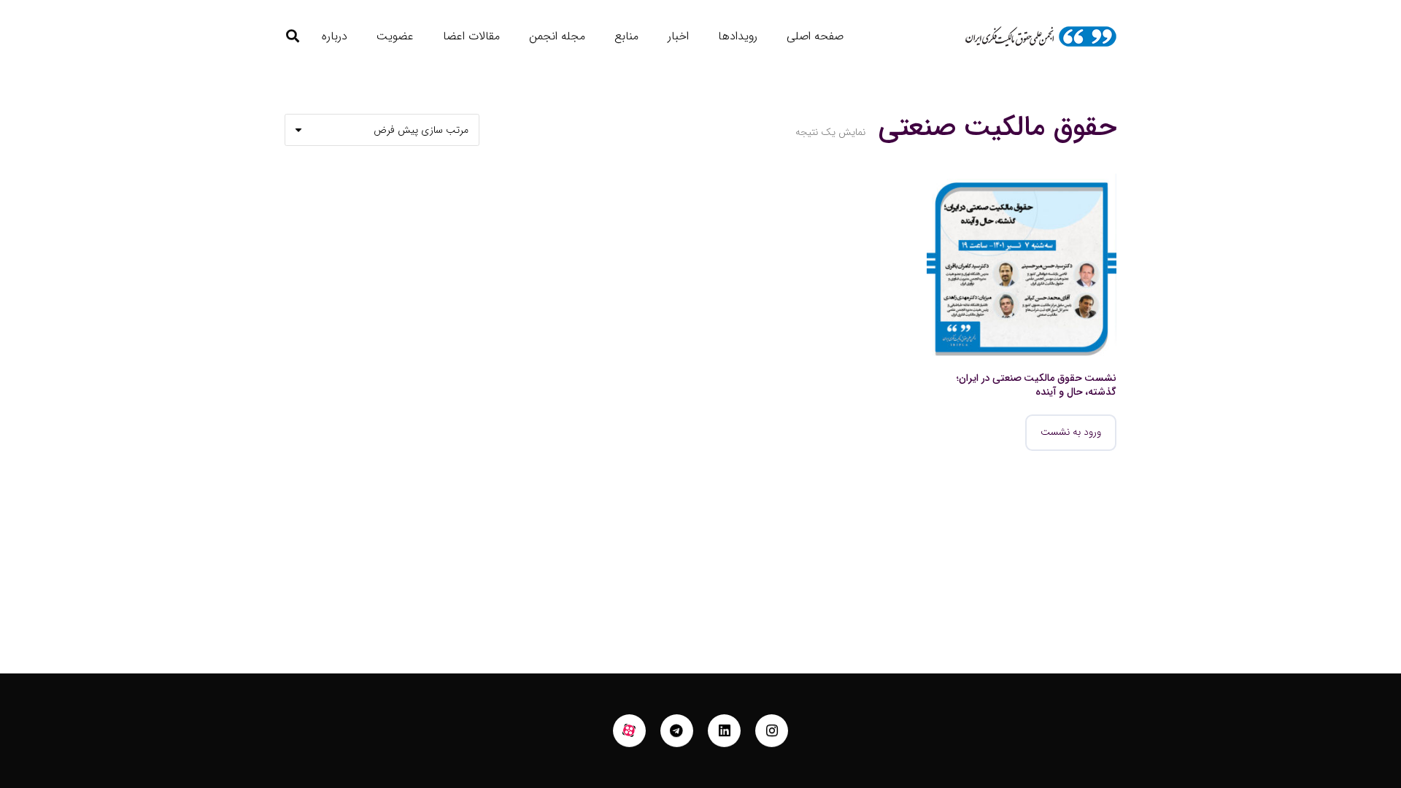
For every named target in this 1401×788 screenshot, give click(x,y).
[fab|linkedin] (724, 731)
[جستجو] (292, 36)
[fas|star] (630, 731)
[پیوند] (1040, 36)
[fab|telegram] (677, 731)
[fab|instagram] (772, 731)
